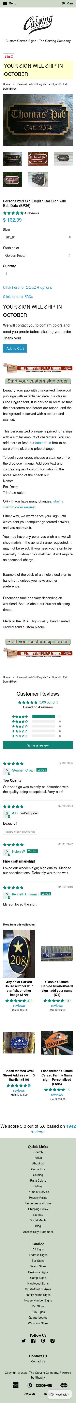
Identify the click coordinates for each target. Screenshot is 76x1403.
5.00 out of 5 (48, 702)
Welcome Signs (38, 1323)
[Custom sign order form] (38, 381)
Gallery (38, 1186)
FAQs (38, 1157)
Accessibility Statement (38, 1231)
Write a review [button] (38, 745)
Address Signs (38, 1255)
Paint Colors (38, 1180)
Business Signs (38, 1272)
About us (38, 1163)
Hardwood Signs (38, 1283)
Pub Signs (38, 1312)
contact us (43, 442)
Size (6, 229)
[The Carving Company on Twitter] (23, 1341)
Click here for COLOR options (27, 287)
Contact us (38, 1169)
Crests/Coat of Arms (38, 1289)
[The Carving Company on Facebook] (33, 1341)
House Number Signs (38, 1300)
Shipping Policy (38, 1209)
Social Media (38, 1220)
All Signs (38, 1249)
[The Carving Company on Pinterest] (43, 1341)
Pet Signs (38, 1306)
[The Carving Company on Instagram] (52, 1341)
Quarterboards (38, 1317)
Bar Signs (38, 1260)
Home (6, 84)
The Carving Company (43, 1372)
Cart (69, 3)
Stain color (11, 247)
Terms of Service (38, 1191)
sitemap (38, 1214)
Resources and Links (38, 1203)
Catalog (38, 1175)
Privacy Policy (38, 1197)
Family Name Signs (38, 1294)
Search (38, 1152)
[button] (14, 212)
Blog (38, 1226)
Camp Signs (38, 1277)
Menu (12, 3)
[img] (13, 763)
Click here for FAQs (18, 296)
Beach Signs (38, 1266)
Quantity (9, 265)
